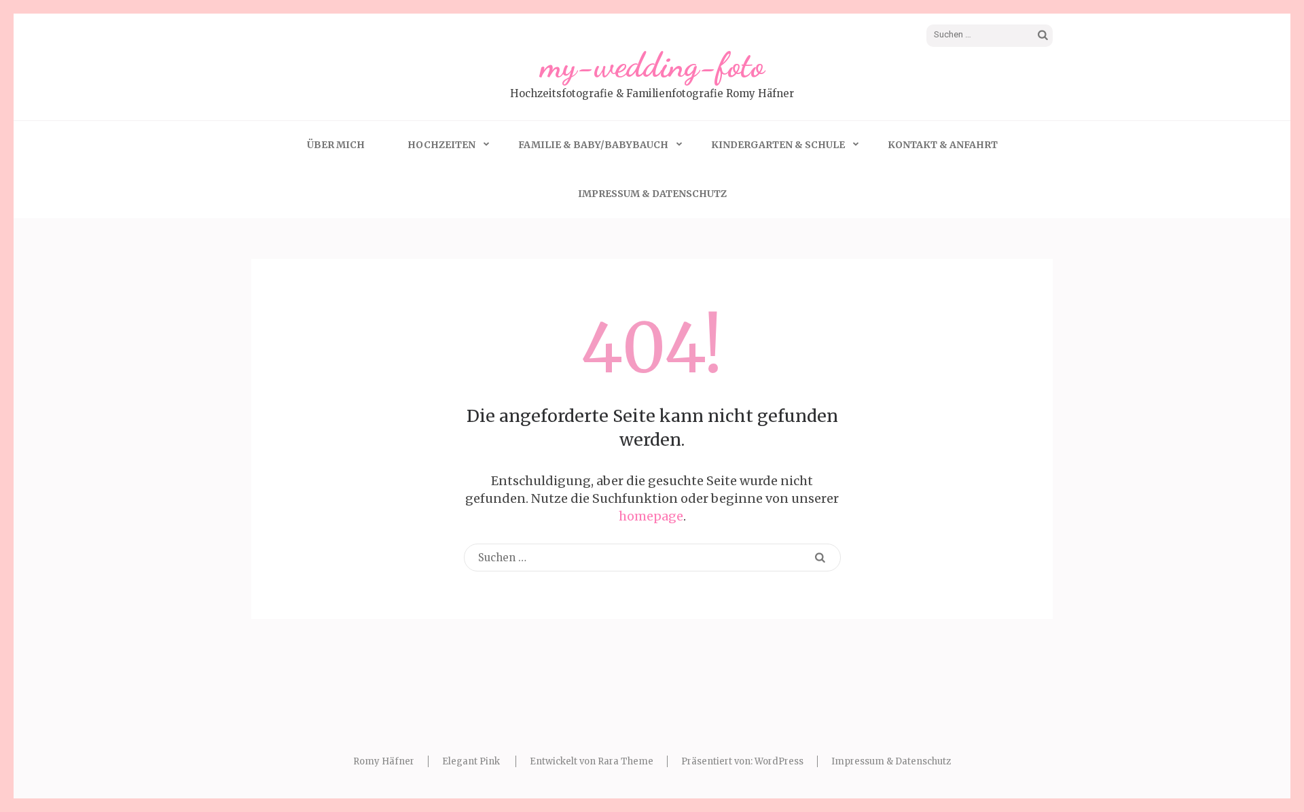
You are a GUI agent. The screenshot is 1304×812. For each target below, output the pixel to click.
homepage (651, 516)
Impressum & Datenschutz (652, 194)
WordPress (779, 761)
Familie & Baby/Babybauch (593, 145)
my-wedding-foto (652, 65)
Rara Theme (625, 761)
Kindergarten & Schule (778, 145)
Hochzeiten (441, 145)
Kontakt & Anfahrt (943, 145)
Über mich (336, 145)
